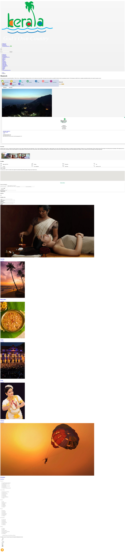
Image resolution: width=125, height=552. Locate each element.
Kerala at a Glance (5, 491)
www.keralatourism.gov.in (6, 70)
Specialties (4, 66)
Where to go (4, 43)
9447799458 (4, 131)
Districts (3, 68)
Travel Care (4, 63)
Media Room (4, 532)
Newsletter (4, 61)
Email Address (2, 200)
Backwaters (4, 502)
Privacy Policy (12, 535)
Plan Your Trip (5, 493)
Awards (3, 67)
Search (11, 51)
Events (3, 58)
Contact (3, 535)
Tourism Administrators (6, 487)
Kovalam (4, 512)
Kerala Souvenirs (5, 65)
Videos (3, 528)
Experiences (4, 44)
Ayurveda (4, 519)
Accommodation (5, 496)
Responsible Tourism (6, 485)
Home (3, 72)
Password (1, 203)
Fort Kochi (4, 514)
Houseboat (4, 521)
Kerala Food (4, 522)
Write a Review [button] (62, 182)
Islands (3, 506)
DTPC (3, 60)
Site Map (4, 533)
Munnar (3, 510)
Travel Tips (4, 495)
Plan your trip (4, 45)
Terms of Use (7, 535)
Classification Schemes (6, 482)
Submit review (3, 191)
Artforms (4, 524)
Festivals (3, 523)
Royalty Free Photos (6, 531)
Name (1, 199)
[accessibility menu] (2, 550)
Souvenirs (4, 494)
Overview (4, 87)
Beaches (3, 503)
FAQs (3, 69)
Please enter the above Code (3, 190)
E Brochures (4, 62)
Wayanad (4, 511)
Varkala (3, 515)
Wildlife (3, 504)
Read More (2, 301)
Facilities (10, 87)
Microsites (4, 59)
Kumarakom (4, 513)
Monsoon (4, 520)
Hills (3, 501)
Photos (3, 529)
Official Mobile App (6, 483)
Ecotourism (4, 486)
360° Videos (4, 530)
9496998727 (8, 131)
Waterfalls (4, 505)
